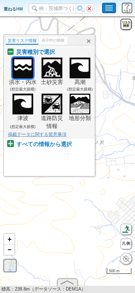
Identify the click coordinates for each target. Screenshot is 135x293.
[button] (9, 239)
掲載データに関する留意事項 (37, 134)
